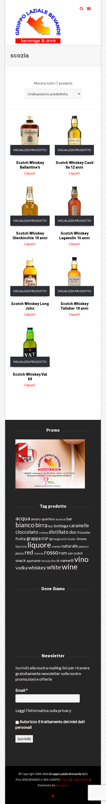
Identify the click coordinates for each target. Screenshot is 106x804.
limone (82, 539)
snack (20, 560)
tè (58, 561)
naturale (69, 546)
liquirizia (21, 546)
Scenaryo (62, 785)
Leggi (20, 710)
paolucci (83, 546)
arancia (61, 519)
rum (63, 553)
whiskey (37, 567)
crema (43, 532)
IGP (44, 538)
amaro (36, 519)
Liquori (29, 173)
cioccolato (26, 532)
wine (69, 566)
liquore (39, 544)
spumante (33, 561)
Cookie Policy (81, 779)
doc (73, 532)
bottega (61, 525)
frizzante (83, 532)
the (53, 560)
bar (69, 518)
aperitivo (48, 519)
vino (81, 559)
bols (50, 526)
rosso (51, 552)
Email (21, 690)
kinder (71, 539)
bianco (24, 525)
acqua (22, 518)
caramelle (79, 525)
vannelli (67, 560)
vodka (21, 567)
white (54, 567)
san (70, 553)
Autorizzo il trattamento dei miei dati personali (50, 724)
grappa (33, 538)
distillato (58, 532)
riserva (38, 553)
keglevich (60, 539)
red (28, 552)
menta (56, 546)
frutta (20, 538)
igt (51, 539)
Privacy (65, 779)
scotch (78, 553)
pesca (19, 553)
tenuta (45, 560)
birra (41, 525)
